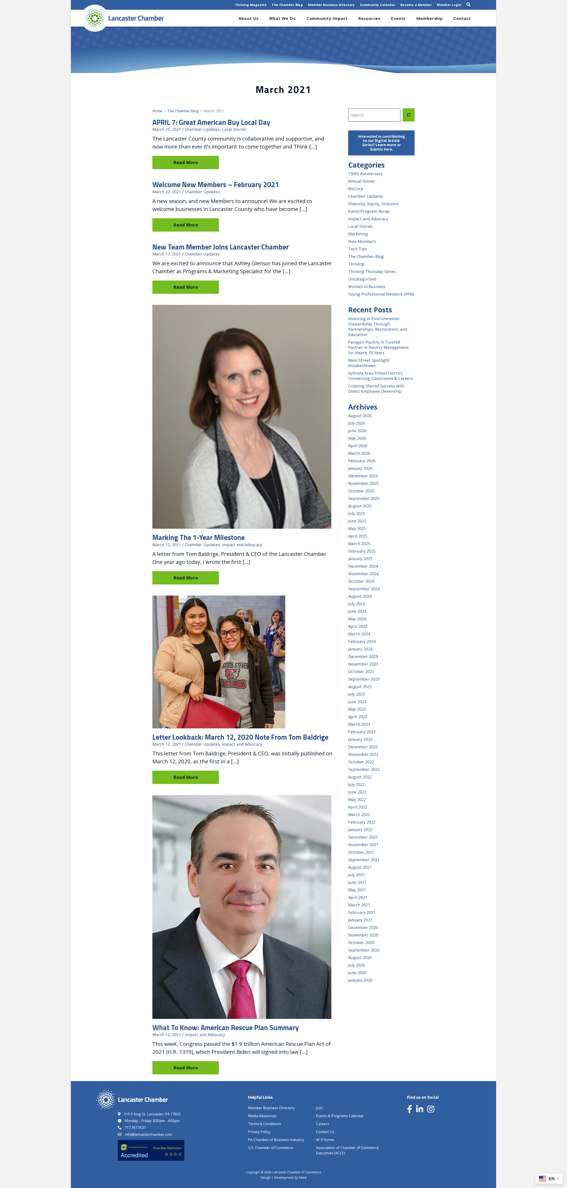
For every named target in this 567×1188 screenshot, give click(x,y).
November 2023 (363, 664)
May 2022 (357, 799)
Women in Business (366, 286)
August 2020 (360, 957)
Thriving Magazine (250, 5)
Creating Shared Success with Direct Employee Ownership (376, 388)
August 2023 (360, 686)
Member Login (449, 5)
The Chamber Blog (287, 5)
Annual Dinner (361, 181)
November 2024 (363, 573)
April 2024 (357, 626)
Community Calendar (377, 5)
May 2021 (357, 889)
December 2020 (363, 927)
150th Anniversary (365, 173)
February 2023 (361, 731)
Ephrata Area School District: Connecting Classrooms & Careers (380, 375)
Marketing (358, 233)
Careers (322, 1123)
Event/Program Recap (369, 211)
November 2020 (363, 935)
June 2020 (357, 972)
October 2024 (361, 581)
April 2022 (357, 807)
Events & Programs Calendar (340, 1115)
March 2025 (359, 543)
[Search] (409, 115)
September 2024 (364, 588)
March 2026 (359, 453)
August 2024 (360, 596)
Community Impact (327, 18)
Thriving (356, 264)
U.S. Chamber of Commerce (270, 1147)
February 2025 (361, 551)
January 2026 (360, 468)
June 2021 (357, 882)
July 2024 (356, 603)
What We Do (282, 18)
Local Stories (234, 129)
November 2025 (363, 483)
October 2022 (361, 761)
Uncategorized (362, 279)
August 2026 (360, 415)
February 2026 (361, 460)
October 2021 (361, 852)
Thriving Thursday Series (372, 271)
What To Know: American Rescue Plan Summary (225, 1027)
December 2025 (363, 475)
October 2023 (361, 671)
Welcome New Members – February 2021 (215, 184)
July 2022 (356, 784)
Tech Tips (357, 249)
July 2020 (356, 965)
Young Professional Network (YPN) (381, 294)
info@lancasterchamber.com (148, 1134)
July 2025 (356, 513)
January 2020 (360, 980)
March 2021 (359, 904)
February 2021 (361, 912)
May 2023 (357, 709)
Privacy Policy (259, 1131)
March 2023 (359, 724)
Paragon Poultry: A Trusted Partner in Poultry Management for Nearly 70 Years (378, 347)
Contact (462, 18)
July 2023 (356, 694)
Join (319, 1107)
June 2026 (357, 430)
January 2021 (360, 920)
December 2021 (363, 837)
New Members (362, 241)
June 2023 (357, 701)
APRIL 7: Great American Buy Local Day (211, 122)
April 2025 (357, 536)
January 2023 (360, 739)
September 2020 (364, 950)
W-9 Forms (325, 1139)
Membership (429, 18)
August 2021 (360, 867)
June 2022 (357, 792)
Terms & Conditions (264, 1123)
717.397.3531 (135, 1127)
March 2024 (359, 634)
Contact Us (325, 1131)
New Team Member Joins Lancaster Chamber (220, 247)
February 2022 (361, 822)
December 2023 (363, 656)
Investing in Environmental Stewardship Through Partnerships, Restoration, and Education (377, 326)
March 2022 (359, 814)
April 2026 (357, 445)
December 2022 (363, 746)
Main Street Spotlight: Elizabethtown (369, 363)
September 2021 (364, 859)
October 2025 (361, 490)
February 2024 (361, 641)
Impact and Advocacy (242, 544)
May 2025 (357, 528)
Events (398, 18)
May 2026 (357, 438)
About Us (248, 18)
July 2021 (356, 874)
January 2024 (360, 649)
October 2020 (361, 942)
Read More (185, 162)
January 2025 (360, 558)
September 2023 (364, 679)
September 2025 (364, 498)
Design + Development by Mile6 (283, 1177)
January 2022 (360, 829)
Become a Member (416, 5)
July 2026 (356, 423)
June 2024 (357, 611)
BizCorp (355, 188)
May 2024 (357, 618)
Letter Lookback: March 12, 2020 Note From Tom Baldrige (240, 737)
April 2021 (357, 897)
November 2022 (363, 754)
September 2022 (364, 769)
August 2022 (360, 777)
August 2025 (360, 506)
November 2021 (363, 844)
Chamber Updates (202, 129)
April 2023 (357, 716)
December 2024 (363, 566)
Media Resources (262, 1115)
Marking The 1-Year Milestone (198, 537)
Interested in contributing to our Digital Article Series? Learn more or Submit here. (381, 143)
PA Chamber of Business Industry (276, 1139)
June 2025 (357, 521)
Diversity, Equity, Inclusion (373, 203)
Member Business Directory (331, 5)
